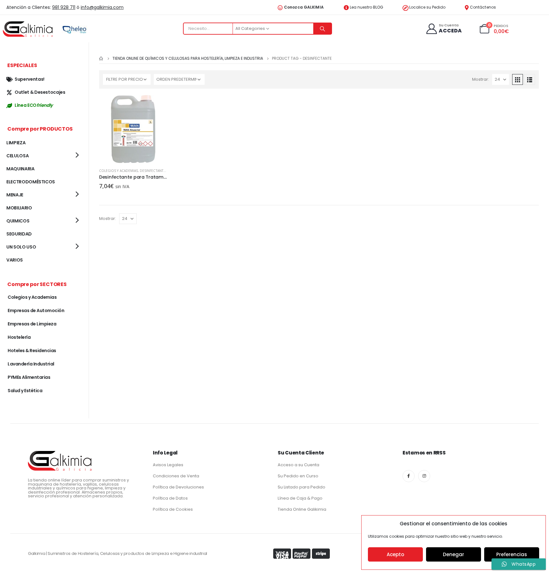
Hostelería (19, 337)
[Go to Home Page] (101, 58)
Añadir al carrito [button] (156, 105)
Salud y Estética (25, 390)
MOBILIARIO (19, 208)
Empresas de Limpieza (32, 324)
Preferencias (511, 554)
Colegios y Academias (118, 170)
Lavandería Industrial (31, 364)
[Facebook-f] (409, 476)
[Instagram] (424, 476)
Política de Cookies (173, 509)
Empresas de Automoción (36, 310)
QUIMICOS (17, 221)
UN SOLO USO (21, 247)
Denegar (453, 554)
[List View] (529, 79)
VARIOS (14, 260)
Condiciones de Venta (176, 476)
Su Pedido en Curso (298, 476)
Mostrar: (480, 79)
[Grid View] (517, 79)
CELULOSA (17, 156)
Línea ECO (34, 105)
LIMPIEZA (15, 143)
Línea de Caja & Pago (300, 498)
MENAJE (14, 195)
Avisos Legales (168, 465)
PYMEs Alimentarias (29, 377)
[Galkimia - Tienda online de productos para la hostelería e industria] (28, 29)
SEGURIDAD (19, 234)
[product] (133, 129)
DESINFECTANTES (153, 170)
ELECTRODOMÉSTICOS (30, 182)
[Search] (322, 28)
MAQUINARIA (20, 169)
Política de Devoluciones (178, 487)
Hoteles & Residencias (32, 350)
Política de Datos (170, 498)
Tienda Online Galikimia (302, 509)
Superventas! (29, 79)
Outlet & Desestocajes (40, 92)
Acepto (395, 554)
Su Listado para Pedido (301, 487)
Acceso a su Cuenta (298, 465)
